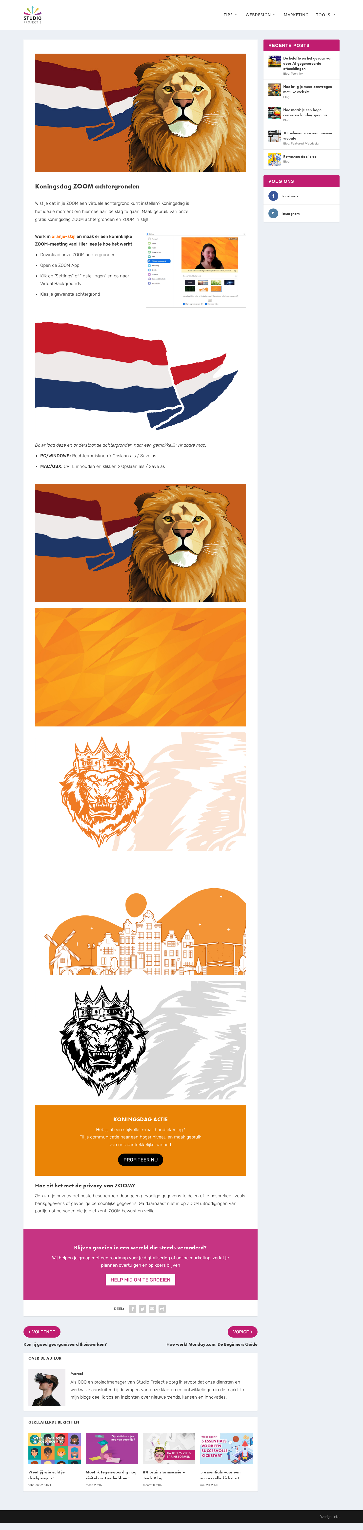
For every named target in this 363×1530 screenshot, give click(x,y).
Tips (228, 15)
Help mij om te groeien (140, 1280)
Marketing (296, 15)
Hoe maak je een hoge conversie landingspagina (305, 112)
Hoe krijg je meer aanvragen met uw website (307, 89)
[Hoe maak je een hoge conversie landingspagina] (274, 113)
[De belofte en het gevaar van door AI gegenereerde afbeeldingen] (274, 61)
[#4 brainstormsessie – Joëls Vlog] (169, 1448)
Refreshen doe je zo (300, 156)
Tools (323, 15)
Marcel (76, 1373)
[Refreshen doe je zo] (274, 159)
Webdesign (258, 15)
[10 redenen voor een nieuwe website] (274, 136)
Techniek (297, 73)
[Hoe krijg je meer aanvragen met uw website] (274, 89)
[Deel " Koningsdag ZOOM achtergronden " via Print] (162, 1309)
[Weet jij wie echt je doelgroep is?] (54, 1448)
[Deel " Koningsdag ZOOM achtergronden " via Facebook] (133, 1309)
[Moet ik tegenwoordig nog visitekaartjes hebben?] (112, 1448)
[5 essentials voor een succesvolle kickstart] (226, 1448)
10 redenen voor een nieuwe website (307, 135)
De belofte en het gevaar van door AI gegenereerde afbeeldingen (308, 63)
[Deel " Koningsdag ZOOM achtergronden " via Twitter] (142, 1309)
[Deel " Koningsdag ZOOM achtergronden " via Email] (152, 1309)
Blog (286, 73)
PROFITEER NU (140, 1160)
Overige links (330, 1517)
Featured (297, 143)
